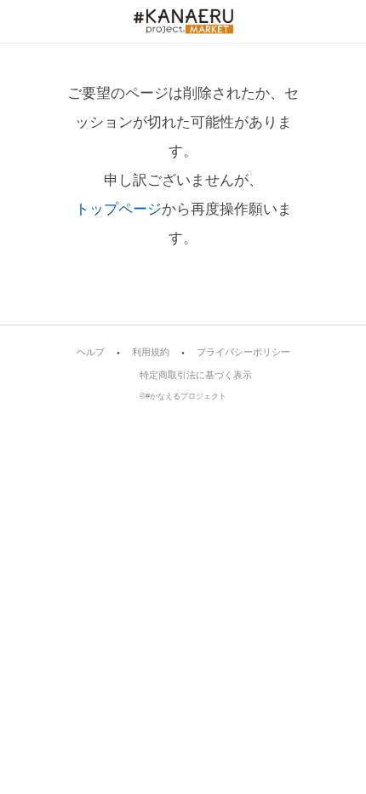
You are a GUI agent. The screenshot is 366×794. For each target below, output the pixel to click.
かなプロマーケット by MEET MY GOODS (183, 21)
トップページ (118, 209)
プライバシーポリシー (243, 352)
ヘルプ (91, 352)
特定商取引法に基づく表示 (196, 375)
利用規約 (150, 352)
